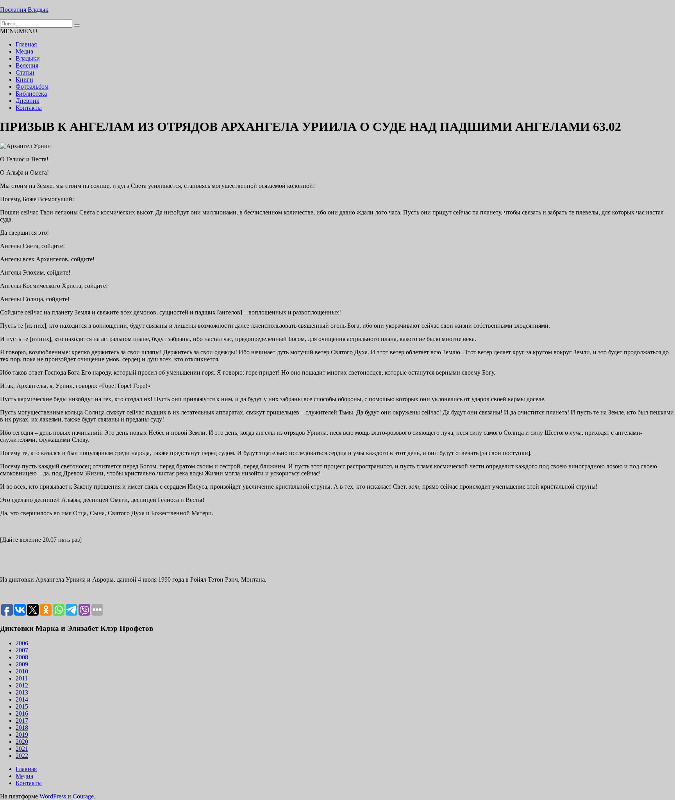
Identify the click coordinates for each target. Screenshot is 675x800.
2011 (22, 678)
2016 (22, 713)
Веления (27, 65)
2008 (22, 657)
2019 (22, 734)
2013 (22, 692)
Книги (24, 79)
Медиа (24, 51)
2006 (22, 643)
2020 (22, 741)
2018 (22, 727)
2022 (22, 755)
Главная (26, 44)
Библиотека (31, 93)
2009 (22, 664)
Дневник (27, 100)
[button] (19, 31)
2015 (22, 706)
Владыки (28, 58)
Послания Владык (24, 9)
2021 (22, 748)
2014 (22, 699)
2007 (22, 650)
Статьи (25, 72)
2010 (22, 671)
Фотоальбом (32, 86)
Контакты (29, 107)
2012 (22, 685)
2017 (22, 720)
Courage (83, 796)
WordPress (52, 796)
